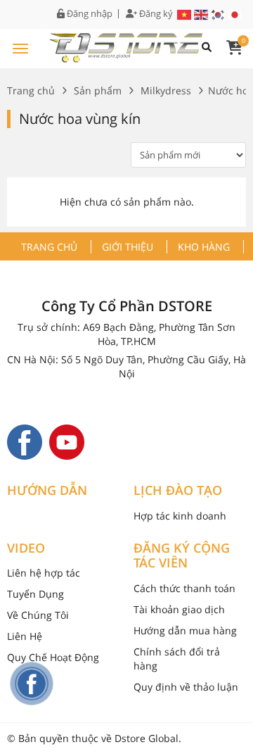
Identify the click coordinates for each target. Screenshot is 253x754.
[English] (201, 13)
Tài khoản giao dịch (179, 609)
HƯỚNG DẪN (47, 490)
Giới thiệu (127, 246)
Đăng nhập (88, 13)
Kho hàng (204, 246)
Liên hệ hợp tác (43, 572)
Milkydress (166, 90)
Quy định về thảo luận (186, 686)
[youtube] (66, 441)
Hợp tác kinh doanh (180, 515)
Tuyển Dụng (35, 594)
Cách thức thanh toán (184, 588)
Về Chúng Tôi (38, 615)
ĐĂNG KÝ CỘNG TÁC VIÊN (182, 556)
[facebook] (24, 441)
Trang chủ (31, 90)
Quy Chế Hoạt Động (53, 657)
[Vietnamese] (185, 13)
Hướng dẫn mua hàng (185, 630)
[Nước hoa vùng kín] (126, 46)
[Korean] (218, 13)
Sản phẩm (98, 90)
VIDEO (26, 548)
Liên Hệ (24, 636)
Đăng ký (155, 13)
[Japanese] (235, 13)
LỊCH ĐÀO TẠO (178, 490)
